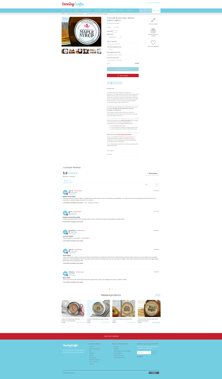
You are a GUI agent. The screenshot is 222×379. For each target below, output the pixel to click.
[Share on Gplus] (117, 83)
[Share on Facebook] (108, 83)
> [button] (115, 289)
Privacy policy (92, 357)
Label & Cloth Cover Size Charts (122, 351)
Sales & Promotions (119, 355)
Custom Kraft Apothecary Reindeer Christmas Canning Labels (71, 320)
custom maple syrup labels (123, 134)
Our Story (116, 346)
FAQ (106, 10)
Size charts (110, 150)
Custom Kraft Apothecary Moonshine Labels (122, 320)
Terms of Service (93, 362)
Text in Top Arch (112, 41)
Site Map (91, 364)
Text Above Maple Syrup (114, 47)
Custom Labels (86, 10)
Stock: (109, 27)
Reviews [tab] (66, 181)
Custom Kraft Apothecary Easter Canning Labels (97, 320)
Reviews (116, 349)
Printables (113, 10)
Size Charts (98, 10)
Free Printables (118, 353)
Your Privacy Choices (94, 359)
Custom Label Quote (94, 349)
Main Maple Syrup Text (113, 52)
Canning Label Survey (119, 357)
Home (63, 10)
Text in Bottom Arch (113, 57)
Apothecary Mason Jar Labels (75, 13)
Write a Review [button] (153, 173)
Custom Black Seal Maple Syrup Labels (96, 13)
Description (110, 88)
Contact (129, 10)
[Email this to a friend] (120, 83)
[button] (123, 75)
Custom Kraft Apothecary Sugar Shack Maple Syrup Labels (148, 320)
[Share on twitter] (111, 83)
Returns (91, 355)
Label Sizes (110, 34)
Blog (121, 10)
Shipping (109, 154)
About (70, 10)
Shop (76, 10)
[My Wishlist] (145, 10)
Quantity (109, 31)
